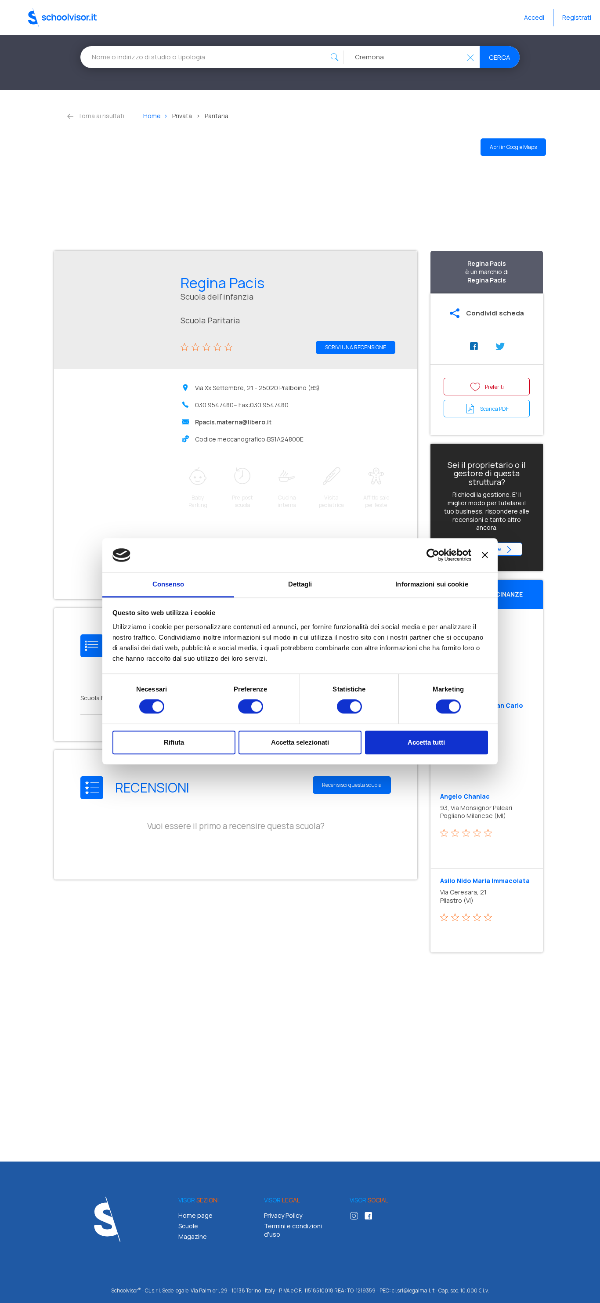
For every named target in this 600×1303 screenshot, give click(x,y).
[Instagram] (356, 1217)
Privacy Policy (283, 1215)
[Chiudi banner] (485, 555)
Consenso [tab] (168, 584)
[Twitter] (500, 346)
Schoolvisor (62, 17)
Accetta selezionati (300, 742)
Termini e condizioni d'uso (293, 1230)
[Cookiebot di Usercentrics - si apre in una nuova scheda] (432, 555)
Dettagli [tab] (300, 584)
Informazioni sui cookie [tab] (431, 584)
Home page (195, 1215)
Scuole (188, 1226)
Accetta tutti (426, 742)
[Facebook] (473, 346)
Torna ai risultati (100, 116)
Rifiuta (174, 742)
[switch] (250, 706)
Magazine (192, 1236)
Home (152, 116)
